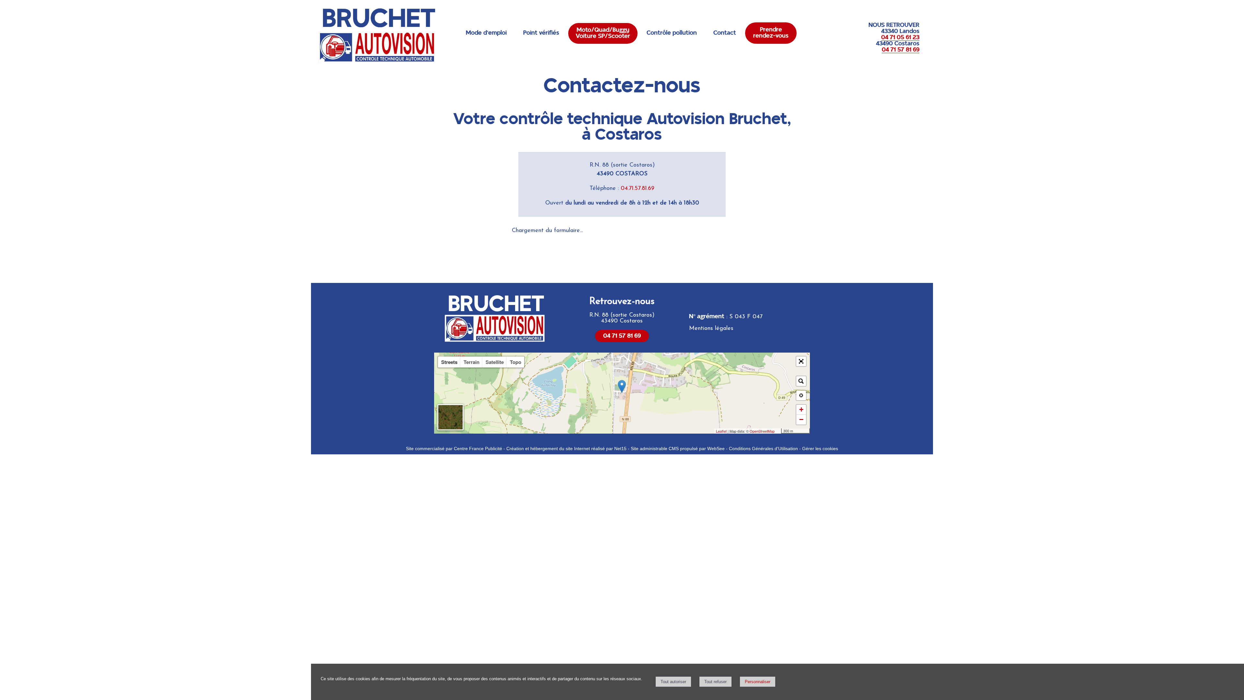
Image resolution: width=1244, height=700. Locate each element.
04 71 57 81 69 (622, 336)
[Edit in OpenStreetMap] (778, 431)
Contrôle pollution (672, 33)
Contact (724, 33)
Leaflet (721, 431)
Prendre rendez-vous (771, 33)
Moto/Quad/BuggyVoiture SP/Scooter (603, 33)
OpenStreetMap (762, 431)
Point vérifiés (541, 33)
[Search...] (801, 381)
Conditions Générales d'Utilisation (763, 448)
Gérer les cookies (820, 448)
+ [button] (801, 409)
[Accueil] (379, 34)
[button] (801, 361)
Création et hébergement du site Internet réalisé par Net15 (566, 448)
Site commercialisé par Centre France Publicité (454, 448)
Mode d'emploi (486, 33)
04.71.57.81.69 (637, 189)
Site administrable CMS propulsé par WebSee (678, 448)
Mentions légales (711, 329)
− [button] (801, 419)
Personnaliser (757, 681)
